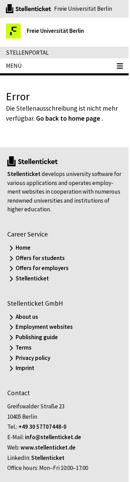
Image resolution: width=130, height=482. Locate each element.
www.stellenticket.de (48, 447)
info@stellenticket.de (53, 437)
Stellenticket (24, 174)
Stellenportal (27, 52)
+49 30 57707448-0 (42, 426)
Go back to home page (68, 118)
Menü (14, 65)
